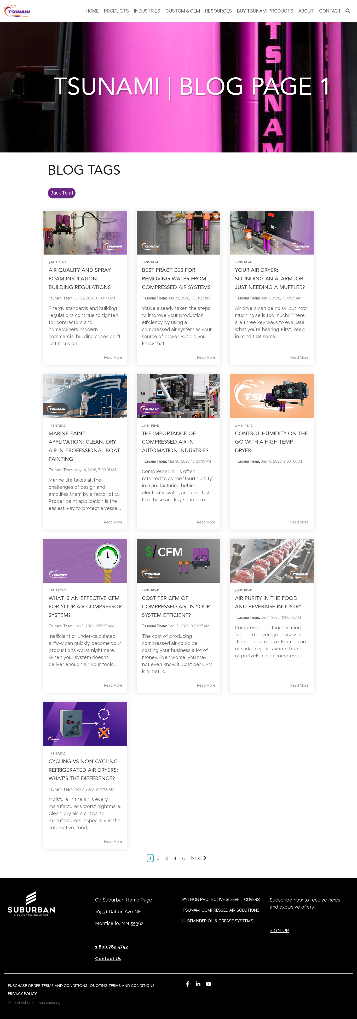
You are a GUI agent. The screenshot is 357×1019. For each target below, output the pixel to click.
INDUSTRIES (147, 11)
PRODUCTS (116, 11)
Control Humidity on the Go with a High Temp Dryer (271, 442)
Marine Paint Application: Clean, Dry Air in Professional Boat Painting (84, 446)
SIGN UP (279, 930)
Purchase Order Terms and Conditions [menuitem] (47, 985)
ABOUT (306, 11)
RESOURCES (218, 11)
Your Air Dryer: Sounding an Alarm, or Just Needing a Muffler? (270, 278)
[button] (188, 984)
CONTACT (330, 11)
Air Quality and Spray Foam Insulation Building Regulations (80, 278)
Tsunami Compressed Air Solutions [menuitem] (221, 910)
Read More (113, 357)
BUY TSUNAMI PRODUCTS (265, 11)
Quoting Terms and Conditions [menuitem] (122, 985)
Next (196, 858)
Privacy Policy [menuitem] (22, 994)
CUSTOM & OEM (182, 11)
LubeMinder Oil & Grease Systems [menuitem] (217, 920)
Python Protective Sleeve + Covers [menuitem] (221, 899)
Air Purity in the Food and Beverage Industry (268, 602)
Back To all (61, 193)
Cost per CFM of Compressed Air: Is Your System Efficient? (176, 607)
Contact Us (108, 958)
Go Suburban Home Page (123, 900)
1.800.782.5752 (111, 947)
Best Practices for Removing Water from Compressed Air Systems (176, 278)
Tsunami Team (61, 298)
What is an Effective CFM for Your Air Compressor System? (85, 607)
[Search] (348, 11)
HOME (92, 11)
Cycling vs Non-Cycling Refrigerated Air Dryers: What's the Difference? (83, 770)
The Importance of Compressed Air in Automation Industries (175, 442)
